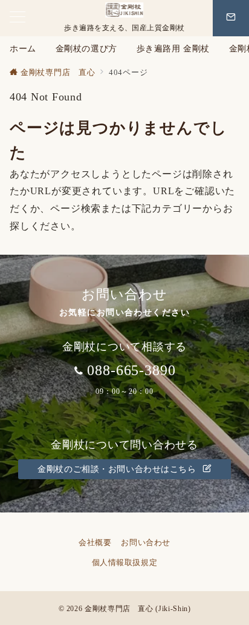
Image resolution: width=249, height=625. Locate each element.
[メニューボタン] (17, 18)
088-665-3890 (131, 370)
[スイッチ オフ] (231, 18)
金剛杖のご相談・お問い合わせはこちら (118, 469)
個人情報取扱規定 (129, 562)
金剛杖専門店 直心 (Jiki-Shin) (137, 609)
